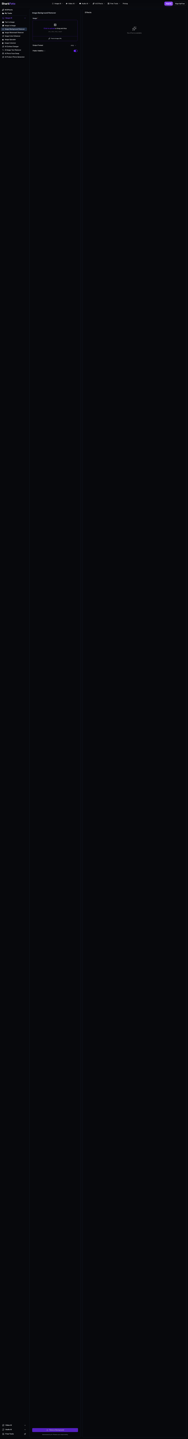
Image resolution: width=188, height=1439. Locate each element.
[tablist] (88, 12)
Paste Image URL (56, 38)
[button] (14, 18)
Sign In (168, 3)
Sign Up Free (180, 3)
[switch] (76, 51)
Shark (8, 3)
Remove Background (56, 1430)
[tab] (88, 12)
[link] (14, 1434)
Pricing (125, 3)
